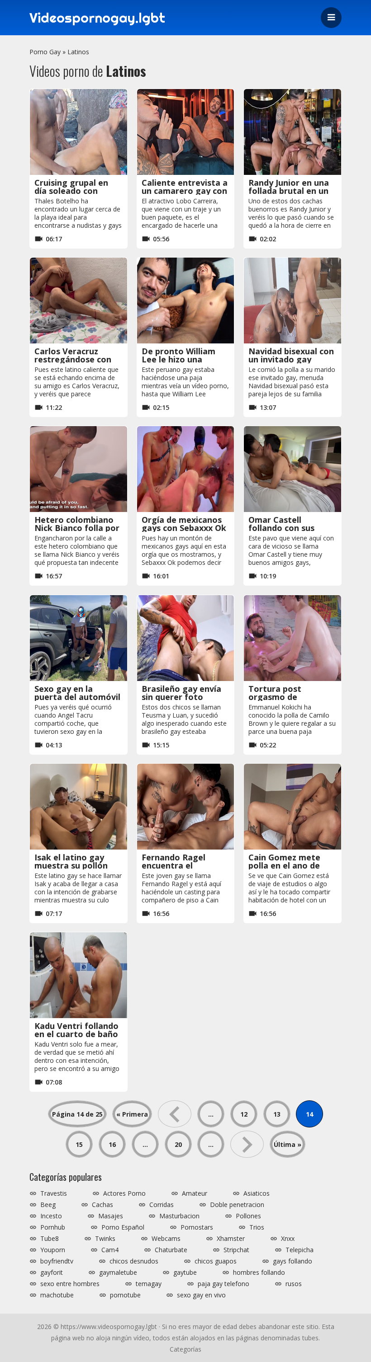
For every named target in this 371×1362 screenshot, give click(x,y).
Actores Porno (124, 1193)
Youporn (52, 1250)
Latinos (78, 51)
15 (79, 1144)
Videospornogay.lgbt (97, 17)
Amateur (194, 1193)
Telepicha (299, 1250)
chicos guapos (216, 1261)
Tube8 (49, 1238)
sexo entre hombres (70, 1283)
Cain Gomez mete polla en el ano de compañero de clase (288, 865)
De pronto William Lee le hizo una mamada (178, 359)
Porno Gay (45, 51)
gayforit (51, 1272)
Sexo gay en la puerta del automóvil (77, 692)
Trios (256, 1227)
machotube (57, 1295)
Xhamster (231, 1238)
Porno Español (122, 1227)
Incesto (51, 1216)
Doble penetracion (237, 1204)
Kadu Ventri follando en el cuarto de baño (76, 1029)
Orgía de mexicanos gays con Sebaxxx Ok (184, 523)
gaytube (185, 1272)
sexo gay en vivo (201, 1295)
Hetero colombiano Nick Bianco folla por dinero (76, 527)
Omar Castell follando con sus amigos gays (281, 527)
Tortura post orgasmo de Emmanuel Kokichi (285, 696)
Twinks (105, 1238)
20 (178, 1144)
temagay (149, 1283)
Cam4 (110, 1250)
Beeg (48, 1204)
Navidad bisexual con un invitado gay (291, 355)
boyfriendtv (56, 1261)
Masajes (110, 1216)
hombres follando (259, 1272)
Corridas (161, 1204)
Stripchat (236, 1250)
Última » (287, 1144)
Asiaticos (256, 1193)
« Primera (132, 1114)
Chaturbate (171, 1250)
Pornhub (52, 1227)
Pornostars (197, 1227)
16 (112, 1144)
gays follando (292, 1261)
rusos (293, 1283)
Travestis (53, 1193)
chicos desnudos (133, 1261)
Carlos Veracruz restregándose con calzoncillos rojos (72, 359)
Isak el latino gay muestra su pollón (71, 861)
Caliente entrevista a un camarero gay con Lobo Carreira (185, 190)
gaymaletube (118, 1272)
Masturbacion (179, 1216)
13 (277, 1114)
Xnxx (288, 1238)
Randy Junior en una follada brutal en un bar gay (288, 190)
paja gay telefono (223, 1283)
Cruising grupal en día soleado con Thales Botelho (71, 190)
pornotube (125, 1295)
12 (243, 1114)
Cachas (102, 1204)
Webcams (166, 1238)
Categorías (185, 1349)
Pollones (248, 1216)
